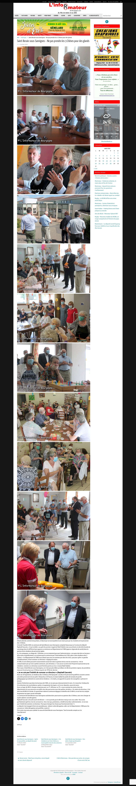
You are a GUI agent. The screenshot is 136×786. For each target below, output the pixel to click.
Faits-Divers (51, 2)
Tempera (110, 782)
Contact (80, 772)
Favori (21, 752)
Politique (58, 2)
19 (103, 161)
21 (110, 161)
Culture (86, 2)
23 (118, 161)
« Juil (95, 169)
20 (107, 161)
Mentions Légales (59, 772)
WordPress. (117, 782)
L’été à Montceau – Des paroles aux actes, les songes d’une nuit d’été (73, 759)
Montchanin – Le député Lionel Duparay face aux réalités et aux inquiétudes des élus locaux (107, 226)
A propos (74, 772)
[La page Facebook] (106, 21)
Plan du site (68, 772)
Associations (97, 2)
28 (110, 164)
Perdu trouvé (71, 2)
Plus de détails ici (106, 141)
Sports (104, 2)
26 (103, 164)
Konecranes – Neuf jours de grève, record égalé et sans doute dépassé (33, 759)
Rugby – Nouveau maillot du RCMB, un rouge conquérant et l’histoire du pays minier (107, 219)
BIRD (73, 774)
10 (95, 158)
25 (99, 164)
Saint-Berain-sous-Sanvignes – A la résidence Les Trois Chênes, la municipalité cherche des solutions (51, 741)
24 (95, 164)
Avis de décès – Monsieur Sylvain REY (106, 214)
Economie (79, 2)
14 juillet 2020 (23, 44)
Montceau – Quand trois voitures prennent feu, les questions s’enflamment (105, 188)
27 (107, 164)
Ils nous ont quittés (113, 2)
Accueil (44, 2)
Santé (91, 2)
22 (114, 161)
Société (65, 2)
